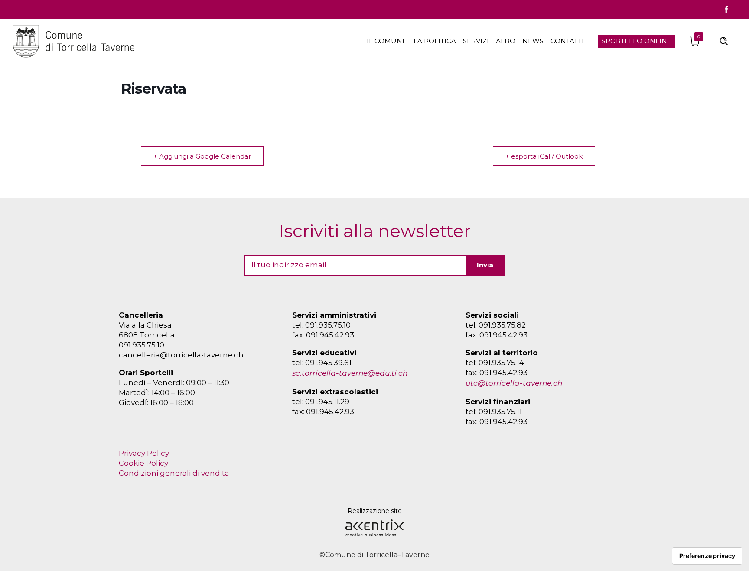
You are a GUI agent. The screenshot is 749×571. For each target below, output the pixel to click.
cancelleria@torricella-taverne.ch (181, 354)
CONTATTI (567, 41)
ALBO (505, 41)
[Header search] (724, 40)
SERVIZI (476, 41)
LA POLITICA (435, 41)
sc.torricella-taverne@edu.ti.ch (349, 373)
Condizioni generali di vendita (174, 473)
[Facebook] (726, 9)
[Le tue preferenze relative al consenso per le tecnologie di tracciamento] (707, 556)
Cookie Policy (143, 463)
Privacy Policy (144, 453)
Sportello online (636, 41)
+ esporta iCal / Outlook (544, 156)
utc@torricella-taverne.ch (514, 383)
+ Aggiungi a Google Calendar (202, 156)
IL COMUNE (387, 41)
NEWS (533, 41)
